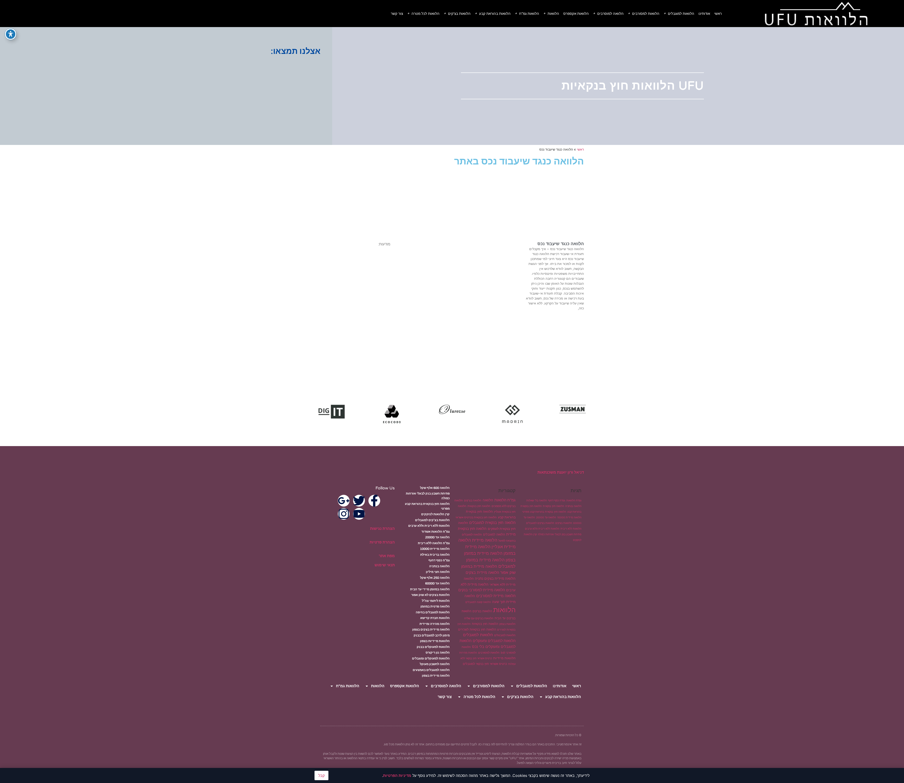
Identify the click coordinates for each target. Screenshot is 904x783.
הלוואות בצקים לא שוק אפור (430, 595)
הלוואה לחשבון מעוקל (435, 664)
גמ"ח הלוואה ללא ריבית (434, 543)
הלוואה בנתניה (573, 506)
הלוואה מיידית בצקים (482, 572)
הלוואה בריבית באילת (435, 555)
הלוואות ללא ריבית (571, 528)
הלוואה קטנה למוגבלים (478, 602)
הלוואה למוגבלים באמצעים (431, 670)
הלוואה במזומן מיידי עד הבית (430, 589)
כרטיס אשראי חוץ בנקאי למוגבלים (485, 664)
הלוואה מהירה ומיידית (435, 624)
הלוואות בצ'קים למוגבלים (540, 523)
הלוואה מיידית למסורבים (496, 595)
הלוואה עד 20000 (546, 517)
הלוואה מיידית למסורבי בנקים (481, 590)
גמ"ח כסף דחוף (556, 500)
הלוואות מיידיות (504, 658)
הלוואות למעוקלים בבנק (433, 647)
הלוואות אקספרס (576, 14)
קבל (321, 775)
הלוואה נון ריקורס (438, 653)
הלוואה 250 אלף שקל (435, 578)
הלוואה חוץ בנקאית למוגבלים (492, 522)
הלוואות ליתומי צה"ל (436, 601)
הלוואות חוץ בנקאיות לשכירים (477, 629)
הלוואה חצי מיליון (438, 572)
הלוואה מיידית (484, 540)
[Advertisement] (153, 93)
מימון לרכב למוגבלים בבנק (432, 635)
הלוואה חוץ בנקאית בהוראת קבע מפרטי (544, 511)
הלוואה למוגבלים (494, 534)
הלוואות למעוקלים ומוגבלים (431, 658)
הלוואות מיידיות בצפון (435, 641)
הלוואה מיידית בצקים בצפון (431, 629)
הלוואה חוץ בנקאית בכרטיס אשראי (476, 517)
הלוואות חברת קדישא (435, 618)
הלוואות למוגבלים (681, 14)
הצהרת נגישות (382, 528)
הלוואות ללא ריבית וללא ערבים (542, 528)
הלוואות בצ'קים (459, 14)
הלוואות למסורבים (645, 14)
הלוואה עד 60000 (437, 583)
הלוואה (488, 500)
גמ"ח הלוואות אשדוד (435, 532)
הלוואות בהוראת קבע (495, 14)
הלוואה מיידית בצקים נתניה (495, 578)
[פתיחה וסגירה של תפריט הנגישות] (10, 34)
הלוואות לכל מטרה (426, 14)
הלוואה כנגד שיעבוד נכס (560, 243)
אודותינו (704, 14)
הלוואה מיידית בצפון (436, 676)
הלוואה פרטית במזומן (435, 606)
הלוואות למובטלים (505, 635)
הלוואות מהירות (468, 652)
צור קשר (397, 14)
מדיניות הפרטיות (397, 775)
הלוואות (553, 14)
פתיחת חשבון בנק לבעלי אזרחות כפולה (559, 534)
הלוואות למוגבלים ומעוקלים (494, 641)
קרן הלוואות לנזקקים (435, 514)
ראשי (718, 14)
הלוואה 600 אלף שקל (435, 488)
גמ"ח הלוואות (573, 500)
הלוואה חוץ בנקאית (553, 506)
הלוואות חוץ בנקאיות (485, 624)
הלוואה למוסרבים (610, 14)
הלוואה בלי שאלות (536, 500)
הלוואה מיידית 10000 (569, 517)
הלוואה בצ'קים (472, 500)
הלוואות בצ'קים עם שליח (478, 618)
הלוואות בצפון (507, 624)
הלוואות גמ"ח (529, 14)
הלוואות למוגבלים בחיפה (433, 612)
